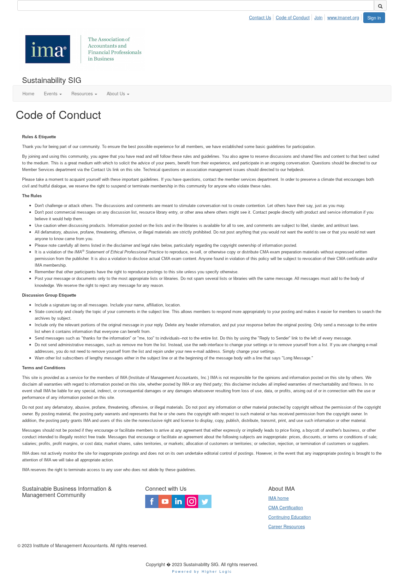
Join (318, 17)
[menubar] (305, 16)
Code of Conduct (293, 17)
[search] (380, 5)
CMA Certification (285, 507)
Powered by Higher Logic (202, 571)
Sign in (374, 18)
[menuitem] (261, 16)
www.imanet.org (343, 17)
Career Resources (286, 526)
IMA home (278, 498)
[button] (53, 93)
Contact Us (260, 17)
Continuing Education (289, 517)
